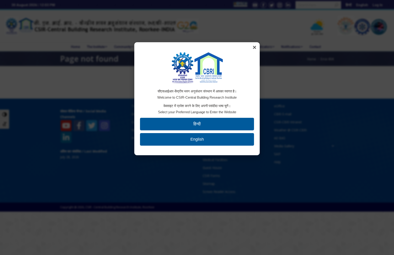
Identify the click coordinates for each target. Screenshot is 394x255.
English (197, 139)
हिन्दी (197, 124)
